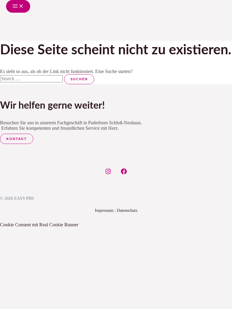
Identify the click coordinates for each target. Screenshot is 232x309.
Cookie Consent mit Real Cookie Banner (39, 224)
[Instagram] (108, 172)
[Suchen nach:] (32, 78)
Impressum (104, 210)
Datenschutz (127, 210)
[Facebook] (124, 172)
